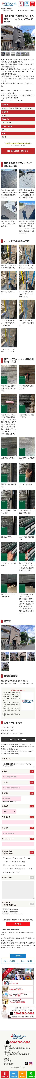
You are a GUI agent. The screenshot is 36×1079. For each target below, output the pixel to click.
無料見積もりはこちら (19, 151)
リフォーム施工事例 (7, 727)
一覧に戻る (18, 956)
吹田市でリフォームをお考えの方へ (12, 733)
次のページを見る (26, 961)
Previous (5, 36)
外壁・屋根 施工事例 (7, 730)
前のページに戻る (9, 961)
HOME (3, 9)
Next (30, 36)
